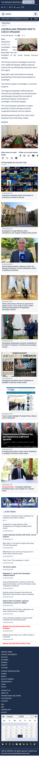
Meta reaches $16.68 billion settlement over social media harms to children (18, 610)
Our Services (6, 698)
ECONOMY (4, 660)
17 (6, 733)
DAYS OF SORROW (7, 679)
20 (21, 733)
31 (6, 739)
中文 (22, 7)
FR (12, 7)
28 (26, 736)
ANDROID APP (6, 710)
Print (16, 35)
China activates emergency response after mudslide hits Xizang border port (17, 619)
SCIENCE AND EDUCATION (10, 671)
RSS (2, 707)
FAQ (2, 704)
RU (4, 7)
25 (11, 736)
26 (16, 736)
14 (26, 730)
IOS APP (4, 712)
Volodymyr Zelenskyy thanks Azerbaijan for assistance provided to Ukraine (17, 196)
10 (6, 730)
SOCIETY (4, 665)
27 (21, 736)
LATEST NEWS (10, 512)
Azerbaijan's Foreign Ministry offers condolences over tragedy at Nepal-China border (19, 232)
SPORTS (4, 674)
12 (16, 730)
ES (14, 7)
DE (10, 7)
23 (36, 733)
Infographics (6, 682)
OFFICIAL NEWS (6, 652)
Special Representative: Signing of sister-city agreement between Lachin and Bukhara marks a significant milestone (19, 268)
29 (31, 736)
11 (11, 730)
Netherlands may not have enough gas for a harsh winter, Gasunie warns (18, 553)
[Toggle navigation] (35, 14)
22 (31, 733)
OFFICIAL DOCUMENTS (9, 654)
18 (11, 733)
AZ (2, 7)
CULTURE (4, 668)
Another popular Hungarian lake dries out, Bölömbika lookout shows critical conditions (18, 593)
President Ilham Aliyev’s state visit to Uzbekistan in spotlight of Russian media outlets (19, 452)
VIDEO (3, 684)
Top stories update (9, 567)
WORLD (3, 676)
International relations (11, 696)
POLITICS (6, 23)
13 (21, 730)
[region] (20, 579)
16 (36, 730)
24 (6, 736)
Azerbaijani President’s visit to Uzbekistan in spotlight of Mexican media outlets (18, 381)
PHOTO (3, 687)
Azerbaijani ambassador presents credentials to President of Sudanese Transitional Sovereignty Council (19, 345)
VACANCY (4, 701)
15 (31, 730)
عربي (18, 7)
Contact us (5, 690)
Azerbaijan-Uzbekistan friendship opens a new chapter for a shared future (18, 489)
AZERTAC (6, 44)
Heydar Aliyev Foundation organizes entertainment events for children (16, 602)
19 (16, 733)
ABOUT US (4, 693)
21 (26, 733)
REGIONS (4, 662)
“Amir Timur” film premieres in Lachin (16, 560)
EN (7, 7)
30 (36, 736)
